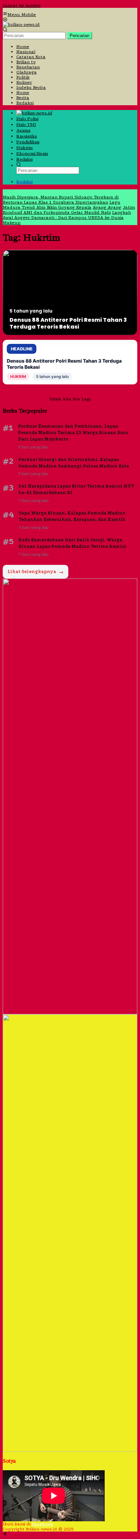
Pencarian (79, 35)
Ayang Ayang (107, 207)
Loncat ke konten (21, 5)
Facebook (42, 1523)
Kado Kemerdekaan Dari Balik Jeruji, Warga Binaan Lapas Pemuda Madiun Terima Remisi (72, 543)
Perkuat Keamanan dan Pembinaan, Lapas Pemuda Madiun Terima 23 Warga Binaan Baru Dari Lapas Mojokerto (73, 433)
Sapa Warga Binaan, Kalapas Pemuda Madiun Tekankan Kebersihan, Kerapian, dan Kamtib (72, 516)
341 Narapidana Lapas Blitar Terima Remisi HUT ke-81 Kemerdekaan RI (76, 489)
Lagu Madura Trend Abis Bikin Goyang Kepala (61, 205)
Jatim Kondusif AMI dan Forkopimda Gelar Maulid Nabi (69, 210)
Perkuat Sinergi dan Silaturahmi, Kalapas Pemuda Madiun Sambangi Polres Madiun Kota (73, 463)
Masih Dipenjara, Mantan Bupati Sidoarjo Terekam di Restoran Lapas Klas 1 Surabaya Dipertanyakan (61, 199)
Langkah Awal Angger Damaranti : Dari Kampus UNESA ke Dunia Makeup (67, 217)
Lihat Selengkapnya (35, 572)
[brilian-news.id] (21, 24)
